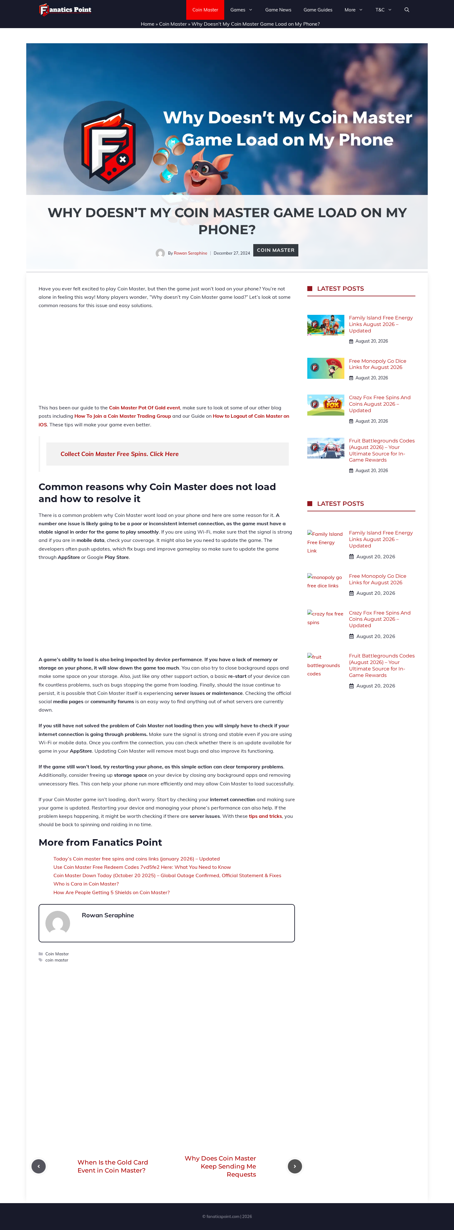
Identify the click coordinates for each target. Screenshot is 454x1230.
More (350, 10)
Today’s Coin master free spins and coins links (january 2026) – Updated (136, 859)
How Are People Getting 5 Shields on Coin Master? (111, 892)
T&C (380, 10)
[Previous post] (38, 1166)
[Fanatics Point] (65, 10)
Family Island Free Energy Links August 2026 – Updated (381, 324)
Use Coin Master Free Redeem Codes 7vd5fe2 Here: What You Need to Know (142, 867)
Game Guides (318, 10)
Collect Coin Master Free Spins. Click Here (120, 454)
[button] (406, 10)
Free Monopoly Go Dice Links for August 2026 (377, 364)
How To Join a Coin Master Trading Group (122, 416)
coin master (56, 959)
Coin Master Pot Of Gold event (144, 407)
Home (147, 24)
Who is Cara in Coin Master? (86, 884)
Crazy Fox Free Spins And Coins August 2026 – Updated (380, 404)
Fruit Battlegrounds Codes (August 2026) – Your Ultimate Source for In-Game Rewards (382, 450)
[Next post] (295, 1166)
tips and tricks (265, 816)
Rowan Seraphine (190, 253)
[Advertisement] (167, 360)
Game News (278, 10)
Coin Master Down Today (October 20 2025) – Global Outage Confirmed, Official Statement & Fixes (167, 875)
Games (237, 10)
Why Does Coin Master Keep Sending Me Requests (220, 1166)
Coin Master (205, 10)
